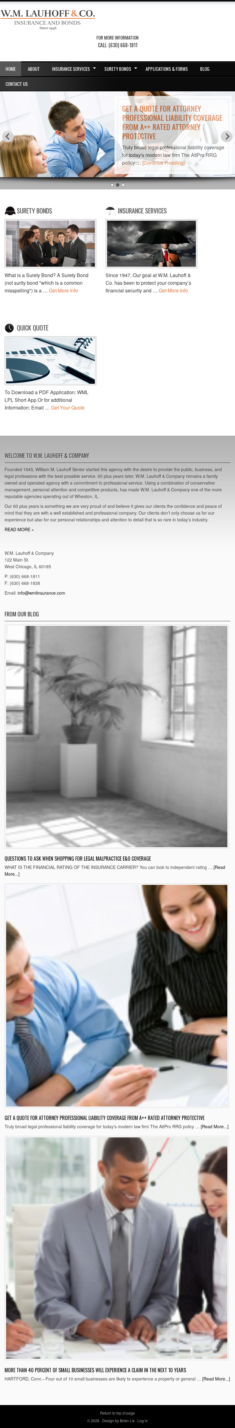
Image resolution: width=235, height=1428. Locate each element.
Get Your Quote (67, 407)
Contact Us (17, 83)
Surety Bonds (115, 69)
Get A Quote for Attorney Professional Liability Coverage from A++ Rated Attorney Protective (172, 122)
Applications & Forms (167, 68)
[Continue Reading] (163, 162)
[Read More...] (215, 1126)
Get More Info (63, 290)
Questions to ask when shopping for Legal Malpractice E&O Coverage (78, 858)
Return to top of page (117, 1412)
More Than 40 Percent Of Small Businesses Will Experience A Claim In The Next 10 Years (95, 1370)
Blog (205, 68)
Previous (8, 136)
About (34, 68)
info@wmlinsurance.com (41, 593)
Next (227, 136)
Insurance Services (68, 69)
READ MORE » (19, 529)
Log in (142, 1420)
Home (11, 68)
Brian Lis (127, 1420)
